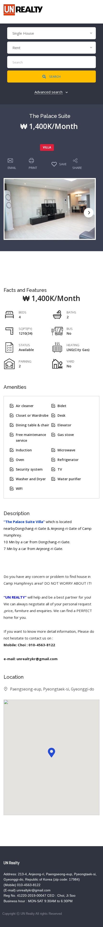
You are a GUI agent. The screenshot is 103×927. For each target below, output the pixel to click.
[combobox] (51, 33)
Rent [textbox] (16, 47)
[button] (51, 752)
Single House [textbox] (23, 33)
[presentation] (88, 212)
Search (54, 76)
